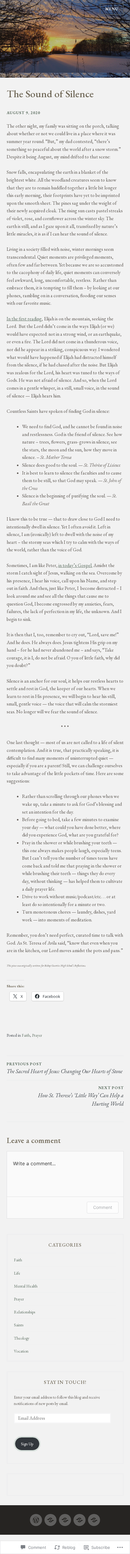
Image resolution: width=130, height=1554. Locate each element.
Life (17, 1273)
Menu (111, 8)
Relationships (24, 1312)
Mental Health (25, 1286)
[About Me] (79, 1517)
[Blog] (50, 1517)
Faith (26, 1035)
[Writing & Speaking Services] (65, 1517)
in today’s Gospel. (75, 565)
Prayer (37, 1035)
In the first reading (24, 319)
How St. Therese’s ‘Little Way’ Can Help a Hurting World (81, 1096)
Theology (21, 1338)
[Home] (36, 1517)
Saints (18, 1325)
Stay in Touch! (65, 1382)
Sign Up (27, 1444)
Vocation (21, 1351)
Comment (102, 1207)
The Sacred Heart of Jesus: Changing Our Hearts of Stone (64, 1068)
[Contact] (94, 1517)
